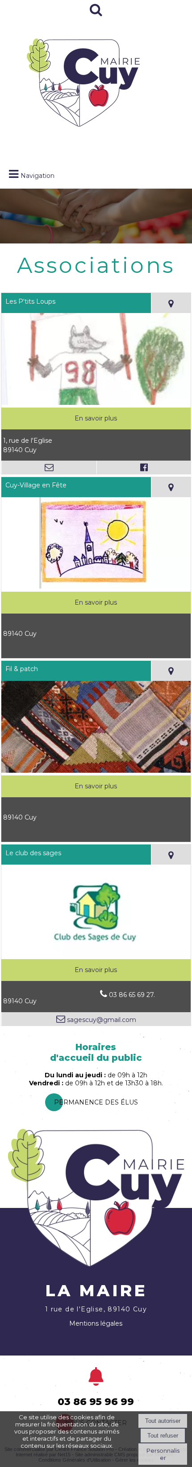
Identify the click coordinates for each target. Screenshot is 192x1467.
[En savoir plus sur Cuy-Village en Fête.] (96, 603)
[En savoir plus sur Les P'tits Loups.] (96, 418)
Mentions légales (95, 1323)
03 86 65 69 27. (132, 995)
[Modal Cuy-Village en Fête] (96, 586)
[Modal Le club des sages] (96, 954)
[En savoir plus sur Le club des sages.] (96, 970)
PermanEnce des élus (96, 1102)
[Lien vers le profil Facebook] (143, 467)
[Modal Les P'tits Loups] (96, 403)
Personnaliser (162, 1454)
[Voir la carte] (171, 303)
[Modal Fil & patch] (96, 770)
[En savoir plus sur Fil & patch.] (96, 786)
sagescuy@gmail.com (100, 1020)
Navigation (37, 176)
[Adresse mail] (48, 467)
